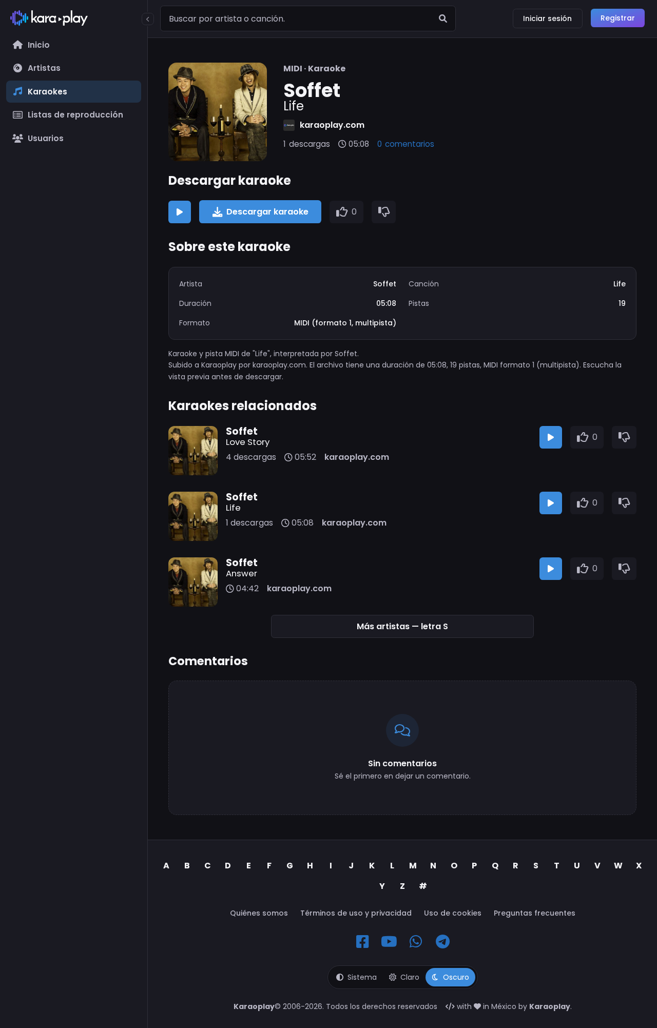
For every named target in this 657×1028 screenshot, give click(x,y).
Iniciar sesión (547, 18)
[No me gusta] (384, 212)
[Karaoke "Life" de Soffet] (217, 112)
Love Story (247, 442)
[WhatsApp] (415, 941)
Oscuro (456, 977)
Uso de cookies (452, 913)
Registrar (618, 18)
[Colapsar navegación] (148, 19)
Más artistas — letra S (402, 626)
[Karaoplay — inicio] (73, 20)
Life (233, 507)
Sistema (362, 977)
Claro (409, 977)
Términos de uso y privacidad (356, 913)
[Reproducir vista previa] (179, 212)
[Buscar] (443, 18)
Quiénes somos (259, 913)
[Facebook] (362, 941)
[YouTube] (389, 941)
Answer (241, 573)
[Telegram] (442, 941)
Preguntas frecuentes (534, 913)
